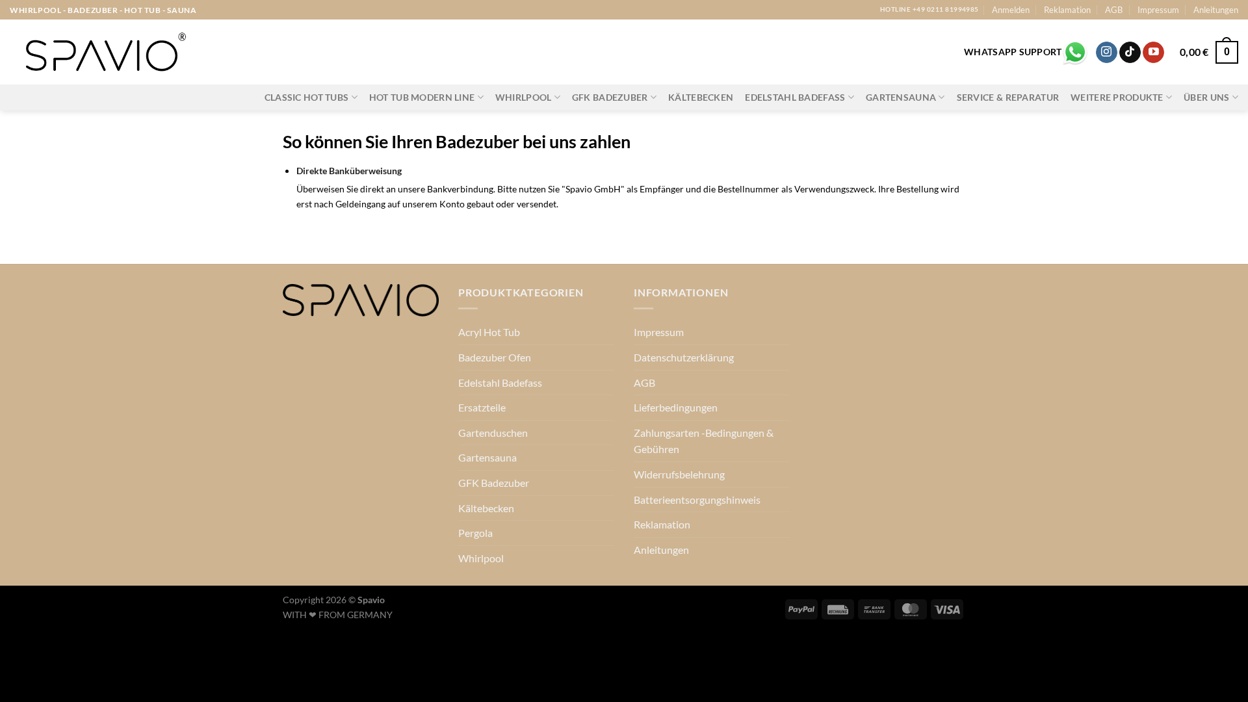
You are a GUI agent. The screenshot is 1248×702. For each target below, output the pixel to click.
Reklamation (1067, 10)
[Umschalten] (609, 332)
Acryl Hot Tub (489, 332)
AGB (1114, 10)
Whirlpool (523, 97)
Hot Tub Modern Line (421, 97)
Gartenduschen (493, 432)
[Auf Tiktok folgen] (1130, 53)
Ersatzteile (482, 407)
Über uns (1206, 97)
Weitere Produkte (1117, 97)
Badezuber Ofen (494, 357)
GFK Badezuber (610, 97)
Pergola (475, 532)
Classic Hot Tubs (307, 97)
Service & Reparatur (1008, 97)
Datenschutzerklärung (684, 357)
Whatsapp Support (1012, 52)
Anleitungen (1215, 10)
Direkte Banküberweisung (349, 170)
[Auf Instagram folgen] (1106, 53)
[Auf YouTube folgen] (1153, 53)
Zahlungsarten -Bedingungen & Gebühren (704, 441)
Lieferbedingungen (676, 407)
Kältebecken (700, 97)
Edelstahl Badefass (795, 97)
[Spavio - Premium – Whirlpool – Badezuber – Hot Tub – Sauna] (104, 52)
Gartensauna (901, 97)
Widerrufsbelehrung (679, 474)
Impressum (1158, 10)
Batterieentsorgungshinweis (697, 499)
